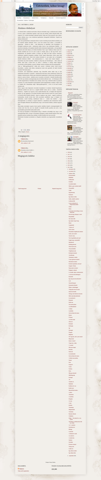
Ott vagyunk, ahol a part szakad (75, 336)
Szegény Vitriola (72, 266)
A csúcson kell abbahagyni (74, 274)
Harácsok (71, 351)
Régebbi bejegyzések (56, 188)
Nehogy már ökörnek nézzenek (75, 293)
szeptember (71, 455)
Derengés (71, 330)
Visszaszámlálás (72, 248)
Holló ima (71, 302)
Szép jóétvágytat (72, 283)
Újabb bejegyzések (22, 188)
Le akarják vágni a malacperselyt (76, 272)
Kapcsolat (51, 17)
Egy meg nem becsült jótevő (75, 278)
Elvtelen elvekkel (72, 444)
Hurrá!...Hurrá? (72, 341)
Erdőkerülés (71, 179)
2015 (69, 158)
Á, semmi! (71, 345)
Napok (70, 360)
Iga (69, 328)
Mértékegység (72, 375)
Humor (68, 64)
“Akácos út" (71, 227)
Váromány (71, 411)
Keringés (71, 377)
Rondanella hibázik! (73, 285)
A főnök (70, 308)
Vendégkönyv (44, 17)
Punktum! (71, 194)
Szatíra (68, 79)
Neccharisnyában (72, 304)
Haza (70, 371)
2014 (69, 161)
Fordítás (69, 57)
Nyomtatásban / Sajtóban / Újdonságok (25, 20)
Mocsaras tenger (72, 347)
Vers (68, 83)
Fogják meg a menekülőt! (74, 240)
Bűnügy (70, 429)
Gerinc (70, 366)
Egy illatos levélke (73, 196)
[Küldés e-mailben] (24, 130)
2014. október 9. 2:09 (25, 143)
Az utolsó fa (71, 435)
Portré (68, 78)
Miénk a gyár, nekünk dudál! (75, 186)
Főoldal (39, 188)
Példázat (69, 76)
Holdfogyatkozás (72, 244)
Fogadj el (71, 364)
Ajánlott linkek (35, 17)
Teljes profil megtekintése (23, 471)
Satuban (70, 440)
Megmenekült (72, 409)
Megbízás (71, 334)
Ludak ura (71, 448)
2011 (69, 167)
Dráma (68, 51)
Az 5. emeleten (72, 425)
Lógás (70, 190)
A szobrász (71, 396)
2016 (69, 156)
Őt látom (70, 317)
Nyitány (70, 368)
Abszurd (27, 131)
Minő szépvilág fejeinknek (74, 296)
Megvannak (71, 338)
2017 (69, 154)
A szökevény (71, 438)
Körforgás (71, 326)
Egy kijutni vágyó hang (74, 220)
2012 (69, 165)
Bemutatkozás (26, 17)
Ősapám (70, 332)
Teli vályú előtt (72, 218)
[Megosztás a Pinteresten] (29, 130)
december (71, 169)
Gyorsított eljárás (72, 184)
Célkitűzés (71, 416)
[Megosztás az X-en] (26, 130)
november (71, 171)
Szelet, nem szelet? (73, 233)
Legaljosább (71, 225)
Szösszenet (69, 81)
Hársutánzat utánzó (73, 261)
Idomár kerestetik (72, 291)
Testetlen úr (71, 381)
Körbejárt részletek (73, 253)
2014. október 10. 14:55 (26, 152)
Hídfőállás (71, 177)
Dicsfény (71, 349)
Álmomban (71, 394)
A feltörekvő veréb (73, 433)
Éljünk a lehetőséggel (73, 287)
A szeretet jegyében (77, 114)
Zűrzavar (71, 321)
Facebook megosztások (61, 17)
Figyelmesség (72, 192)
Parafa (74, 125)
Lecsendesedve (72, 298)
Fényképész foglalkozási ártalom (76, 231)
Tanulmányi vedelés (73, 257)
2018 (69, 152)
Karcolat (69, 66)
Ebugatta (71, 398)
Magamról (70, 92)
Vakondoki (75, 102)
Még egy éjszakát (72, 373)
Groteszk (69, 61)
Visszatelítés (71, 188)
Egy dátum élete (72, 453)
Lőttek (70, 206)
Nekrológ (69, 68)
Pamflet (69, 72)
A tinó (70, 403)
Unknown (23, 139)
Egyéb (68, 53)
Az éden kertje (72, 319)
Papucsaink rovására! (73, 268)
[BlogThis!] (25, 130)
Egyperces (69, 55)
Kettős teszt (71, 388)
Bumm (70, 315)
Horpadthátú (71, 216)
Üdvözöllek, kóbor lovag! (50, 5)
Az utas (70, 401)
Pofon (70, 208)
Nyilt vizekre (71, 229)
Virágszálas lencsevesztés (74, 289)
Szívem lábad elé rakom (74, 313)
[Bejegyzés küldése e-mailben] (21, 129)
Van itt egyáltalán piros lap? (75, 238)
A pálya (70, 392)
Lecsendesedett (72, 353)
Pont (70, 362)
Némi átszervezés (72, 246)
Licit (70, 280)
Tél (69, 379)
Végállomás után (72, 251)
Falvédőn (71, 442)
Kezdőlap (19, 17)
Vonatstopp (71, 407)
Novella (69, 70)
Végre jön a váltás (73, 343)
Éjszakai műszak (72, 413)
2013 (69, 163)
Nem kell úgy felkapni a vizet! (75, 214)
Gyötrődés (71, 311)
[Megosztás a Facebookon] (28, 130)
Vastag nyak (71, 446)
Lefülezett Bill (72, 201)
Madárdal (71, 383)
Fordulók (71, 181)
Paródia (69, 74)
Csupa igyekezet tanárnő (74, 259)
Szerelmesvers (72, 427)
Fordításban (69, 59)
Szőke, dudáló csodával (74, 199)
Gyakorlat (71, 431)
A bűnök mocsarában (73, 358)
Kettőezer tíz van (72, 386)
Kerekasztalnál (72, 175)
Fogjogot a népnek (73, 270)
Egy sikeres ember (73, 450)
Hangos (69, 63)
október (70, 173)
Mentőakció (71, 242)
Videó (68, 85)
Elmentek (71, 300)
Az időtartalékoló (72, 306)
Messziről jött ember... (73, 390)
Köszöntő (71, 276)
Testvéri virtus (72, 235)
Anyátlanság (71, 255)
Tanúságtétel (75, 136)
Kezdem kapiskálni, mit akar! (75, 263)
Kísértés (70, 405)
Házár (70, 223)
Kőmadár (71, 323)
